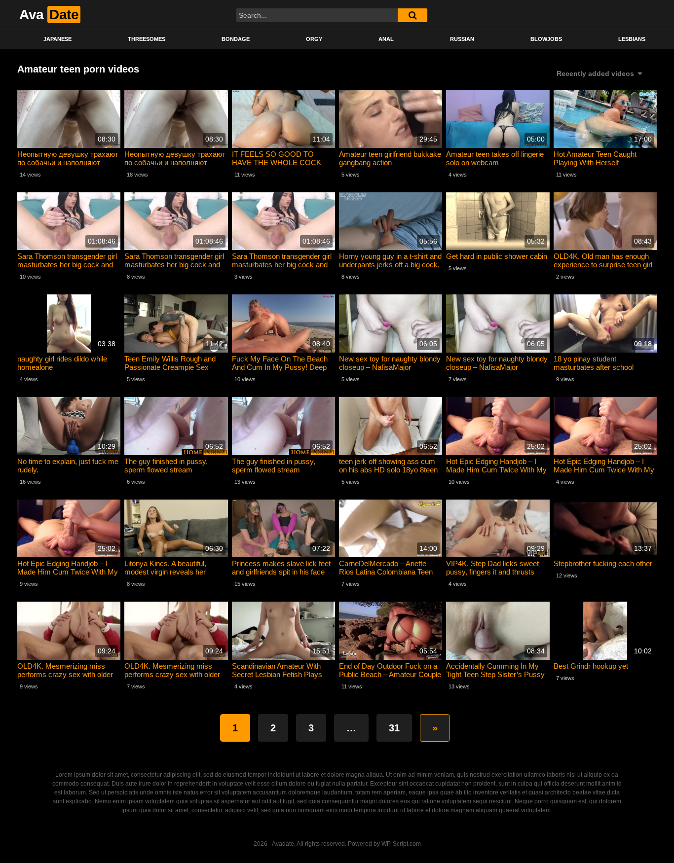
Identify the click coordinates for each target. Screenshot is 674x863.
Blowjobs (546, 39)
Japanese (57, 39)
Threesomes (146, 39)
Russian (462, 39)
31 (394, 727)
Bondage (236, 39)
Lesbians (631, 39)
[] (412, 15)
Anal (386, 39)
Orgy (314, 39)
